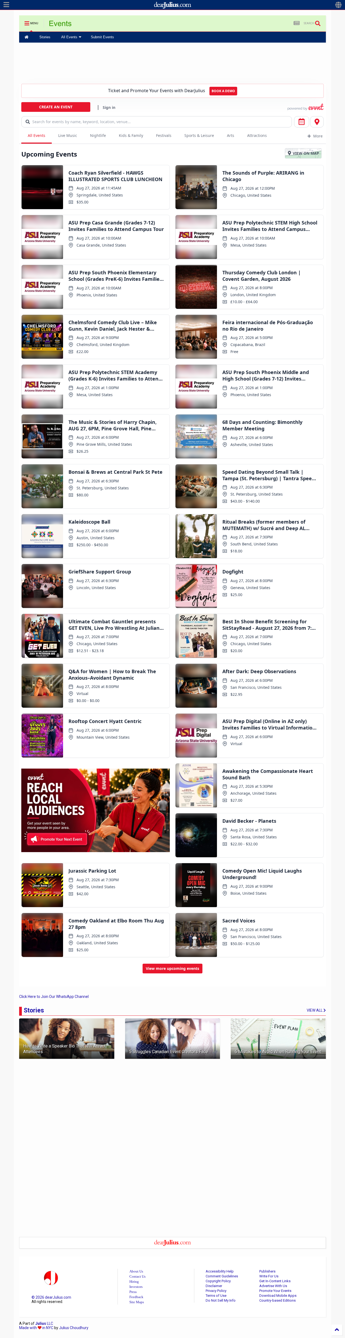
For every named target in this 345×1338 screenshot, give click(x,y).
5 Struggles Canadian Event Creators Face (168, 1051)
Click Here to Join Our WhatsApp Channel (54, 996)
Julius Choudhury (73, 1328)
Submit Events (102, 37)
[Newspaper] (297, 23)
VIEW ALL (315, 1010)
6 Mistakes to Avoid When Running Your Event (278, 1051)
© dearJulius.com (51, 1297)
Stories (44, 37)
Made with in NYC (36, 1328)
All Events (69, 37)
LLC (44, 1323)
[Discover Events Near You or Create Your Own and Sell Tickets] (60, 25)
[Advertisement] (172, 63)
